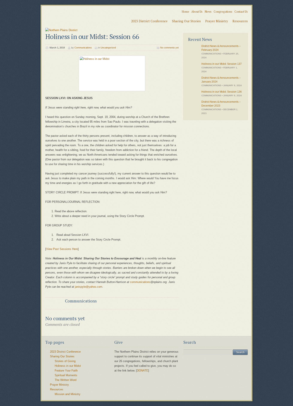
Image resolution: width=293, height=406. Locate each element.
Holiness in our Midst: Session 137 (221, 63)
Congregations (223, 12)
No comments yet (169, 47)
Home (185, 12)
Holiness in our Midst (68, 365)
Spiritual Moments (66, 375)
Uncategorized (108, 47)
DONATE (142, 370)
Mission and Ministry (67, 394)
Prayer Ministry (216, 21)
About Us (196, 12)
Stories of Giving (65, 361)
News (208, 12)
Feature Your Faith (66, 370)
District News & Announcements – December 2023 (221, 103)
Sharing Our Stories (186, 21)
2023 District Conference (149, 21)
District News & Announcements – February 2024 (221, 48)
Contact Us (241, 12)
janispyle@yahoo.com (88, 286)
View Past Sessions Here (62, 249)
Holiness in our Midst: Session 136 (221, 91)
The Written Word (65, 380)
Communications (83, 47)
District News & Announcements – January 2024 (221, 79)
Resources (240, 21)
